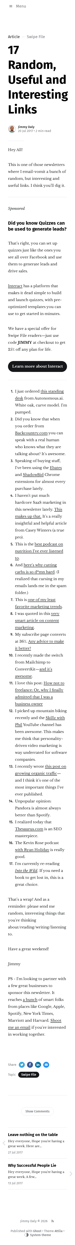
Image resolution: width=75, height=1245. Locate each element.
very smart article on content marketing (37, 620)
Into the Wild (26, 871)
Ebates (56, 468)
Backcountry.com (31, 433)
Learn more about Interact (37, 366)
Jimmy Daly (26, 127)
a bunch (30, 1000)
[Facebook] (30, 1065)
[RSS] (52, 1221)
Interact (15, 286)
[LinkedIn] (38, 1065)
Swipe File (28, 1074)
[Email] (46, 1065)
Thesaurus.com (29, 829)
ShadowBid (33, 475)
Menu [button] (21, 6)
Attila (59, 1231)
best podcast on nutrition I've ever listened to (39, 551)
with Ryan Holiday (32, 850)
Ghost (37, 1231)
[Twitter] (22, 1065)
